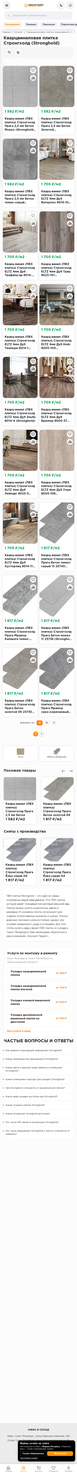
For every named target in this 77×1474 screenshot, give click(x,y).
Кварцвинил (12, 25)
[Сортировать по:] (9, 52)
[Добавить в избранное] (33, 70)
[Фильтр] (18, 52)
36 (46, 723)
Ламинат (31, 25)
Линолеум (49, 25)
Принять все (60, 1454)
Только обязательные (33, 1454)
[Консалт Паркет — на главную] (33, 5)
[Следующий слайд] (71, 771)
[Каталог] (7, 5)
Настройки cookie (28, 1458)
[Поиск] (9, 15)
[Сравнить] (33, 78)
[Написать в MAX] (70, 5)
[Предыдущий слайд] (63, 771)
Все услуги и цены (19, 1031)
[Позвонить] (61, 5)
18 (39, 723)
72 (54, 723)
